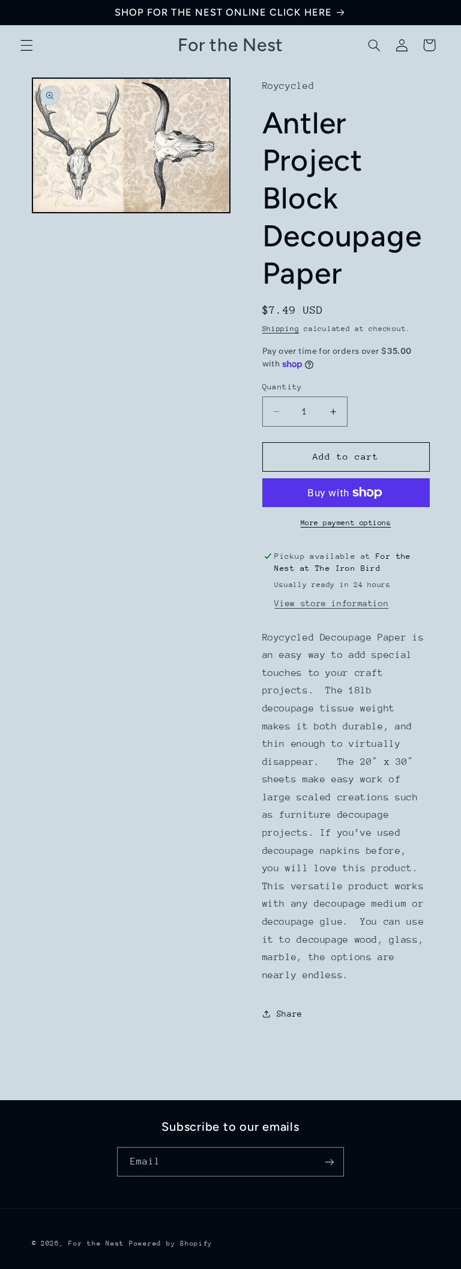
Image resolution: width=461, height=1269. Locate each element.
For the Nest (96, 1243)
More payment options (346, 523)
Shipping (281, 328)
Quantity (282, 386)
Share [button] (290, 1013)
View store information (331, 603)
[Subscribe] (329, 1161)
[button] (26, 45)
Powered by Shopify (170, 1243)
